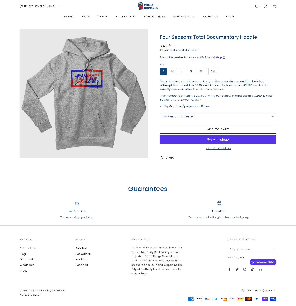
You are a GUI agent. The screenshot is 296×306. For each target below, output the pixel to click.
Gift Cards (27, 259)
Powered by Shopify (31, 295)
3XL (213, 71)
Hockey (81, 259)
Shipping (165, 49)
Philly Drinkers (36, 290)
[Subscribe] (274, 249)
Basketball (83, 254)
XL (190, 71)
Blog (23, 254)
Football (82, 248)
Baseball (82, 265)
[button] (256, 6)
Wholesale (27, 265)
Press (23, 271)
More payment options (218, 148)
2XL (202, 71)
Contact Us (28, 248)
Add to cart (218, 129)
